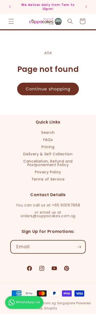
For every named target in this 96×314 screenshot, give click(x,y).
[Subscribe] (79, 247)
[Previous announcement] (10, 7)
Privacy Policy (48, 172)
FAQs (48, 139)
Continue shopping (48, 89)
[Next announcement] (86, 7)
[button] (11, 21)
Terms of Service (48, 179)
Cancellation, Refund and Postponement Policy (48, 163)
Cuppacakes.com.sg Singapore (47, 303)
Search (48, 132)
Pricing (48, 146)
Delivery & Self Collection (47, 154)
